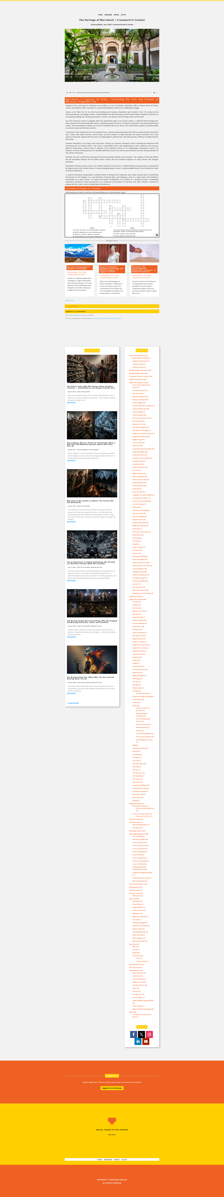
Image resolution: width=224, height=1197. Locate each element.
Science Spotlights (138, 559)
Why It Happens (137, 938)
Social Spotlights (93, 449)
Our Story (135, 682)
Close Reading (137, 836)
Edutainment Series (138, 806)
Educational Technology (140, 430)
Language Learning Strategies (142, 495)
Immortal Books (137, 483)
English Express (137, 639)
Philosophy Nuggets (139, 923)
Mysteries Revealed (138, 523)
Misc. (134, 947)
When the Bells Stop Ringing (141, 1009)
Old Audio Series (134, 890)
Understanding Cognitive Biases (143, 1000)
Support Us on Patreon (112, 1088)
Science (134, 703)
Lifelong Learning (138, 982)
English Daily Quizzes (136, 379)
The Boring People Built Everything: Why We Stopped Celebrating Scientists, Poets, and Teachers (92, 621)
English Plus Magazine (136, 383)
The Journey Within (138, 581)
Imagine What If (137, 907)
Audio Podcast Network (137, 356)
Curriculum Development (140, 418)
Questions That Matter (140, 926)
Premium (135, 691)
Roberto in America (142, 724)
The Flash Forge (134, 967)
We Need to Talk (137, 794)
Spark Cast (132, 899)
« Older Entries (69, 300)
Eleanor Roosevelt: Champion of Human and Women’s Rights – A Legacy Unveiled (111, 269)
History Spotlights (82, 449)
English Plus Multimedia (140, 436)
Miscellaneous (133, 887)
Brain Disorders (137, 973)
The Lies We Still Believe (144, 734)
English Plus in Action (139, 648)
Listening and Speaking (140, 510)
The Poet (135, 770)
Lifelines (135, 507)
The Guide (135, 767)
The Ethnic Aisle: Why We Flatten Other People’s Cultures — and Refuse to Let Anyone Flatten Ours (91, 387)
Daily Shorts (136, 626)
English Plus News (135, 596)
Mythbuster (136, 913)
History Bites (136, 904)
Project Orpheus (137, 547)
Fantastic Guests (138, 364)
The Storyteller (137, 776)
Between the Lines (96, 567)
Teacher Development (139, 575)
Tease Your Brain (138, 367)
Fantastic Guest (137, 654)
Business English (138, 620)
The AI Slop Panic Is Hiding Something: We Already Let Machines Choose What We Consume (91, 563)
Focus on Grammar (138, 846)
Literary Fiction (141, 961)
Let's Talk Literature (139, 669)
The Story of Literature (143, 737)
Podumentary (137, 688)
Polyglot (135, 544)
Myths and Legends (139, 526)
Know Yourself (137, 492)
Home (100, 15)
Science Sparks (137, 929)
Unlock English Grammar (144, 740)
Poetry (134, 953)
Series (134, 706)
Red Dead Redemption (139, 825)
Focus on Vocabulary (139, 861)
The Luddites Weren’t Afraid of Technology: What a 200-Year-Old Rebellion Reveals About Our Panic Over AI (91, 444)
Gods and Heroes (138, 455)
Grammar (135, 657)
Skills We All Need (142, 727)
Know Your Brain (138, 910)
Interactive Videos (135, 822)
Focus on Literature (139, 849)
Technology (136, 754)
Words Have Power (138, 941)
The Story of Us (137, 773)
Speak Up (139, 731)
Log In (123, 15)
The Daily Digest (137, 764)
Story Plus (132, 944)
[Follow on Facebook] (133, 1034)
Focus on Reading (138, 852)
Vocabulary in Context (139, 788)
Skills (134, 745)
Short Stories (136, 956)
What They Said (137, 935)
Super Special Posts (135, 964)
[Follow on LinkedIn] (137, 1041)
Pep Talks (135, 920)
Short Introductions (139, 563)
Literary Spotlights (138, 516)
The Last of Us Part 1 (143, 816)
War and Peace (137, 587)
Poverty (135, 991)
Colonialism (136, 976)
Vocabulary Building (139, 785)
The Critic (135, 761)
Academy (135, 605)
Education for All (138, 636)
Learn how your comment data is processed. (106, 318)
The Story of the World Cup (145, 808)
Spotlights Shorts (138, 572)
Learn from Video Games (140, 814)
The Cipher (136, 757)
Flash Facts (136, 446)
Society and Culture (138, 748)
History (134, 660)
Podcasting (136, 538)
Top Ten (135, 584)
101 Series (135, 602)
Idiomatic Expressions (139, 480)
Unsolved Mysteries (139, 932)
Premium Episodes (142, 693)
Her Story (135, 470)
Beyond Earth (137, 393)
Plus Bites (135, 685)
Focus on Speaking (138, 858)
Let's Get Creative (138, 504)
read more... (72, 402)
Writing (134, 801)
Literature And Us (138, 985)
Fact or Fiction (137, 443)
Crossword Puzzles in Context (123, 25)
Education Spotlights (139, 427)
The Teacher (136, 779)
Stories (134, 751)
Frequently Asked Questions (141, 449)
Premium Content (135, 893)
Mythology (136, 679)
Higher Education (138, 473)
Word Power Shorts (139, 590)
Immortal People (138, 486)
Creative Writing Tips (139, 409)
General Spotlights (138, 452)
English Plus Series (135, 804)
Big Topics (135, 614)
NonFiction (136, 529)
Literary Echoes (137, 513)
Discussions (136, 629)
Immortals (135, 489)
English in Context (138, 642)
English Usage (137, 440)
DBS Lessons (136, 896)
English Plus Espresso (139, 361)
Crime (138, 958)
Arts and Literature (138, 390)
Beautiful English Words (137, 373)
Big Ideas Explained (138, 397)
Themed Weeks (134, 970)
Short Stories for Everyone (141, 566)
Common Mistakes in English (142, 406)
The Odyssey (136, 828)
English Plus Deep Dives (140, 645)
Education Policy (137, 424)
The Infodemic (137, 997)
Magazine (108, 15)
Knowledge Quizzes (135, 831)
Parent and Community (140, 532)
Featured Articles (134, 819)
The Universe (136, 782)
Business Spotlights (138, 400)
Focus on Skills (137, 855)
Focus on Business (138, 842)
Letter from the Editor (83, 391)
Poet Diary (135, 541)
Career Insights (137, 403)
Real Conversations (138, 881)
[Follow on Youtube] (145, 1041)
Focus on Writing (138, 864)
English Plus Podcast (136, 599)
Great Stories (136, 464)
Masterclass (136, 673)
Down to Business (138, 633)
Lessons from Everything (140, 501)
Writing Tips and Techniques (141, 593)
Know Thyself (136, 666)
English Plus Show (138, 651)
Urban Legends (137, 1006)
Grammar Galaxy (138, 461)
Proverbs (135, 550)
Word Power (136, 797)
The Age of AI (136, 994)
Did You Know (137, 421)
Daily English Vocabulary (140, 358)
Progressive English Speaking (142, 696)
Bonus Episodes (137, 617)
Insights (135, 663)
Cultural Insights (137, 415)
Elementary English (138, 839)
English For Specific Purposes (142, 433)
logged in (77, 315)
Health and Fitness (138, 467)
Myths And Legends (139, 917)
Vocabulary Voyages (139, 791)
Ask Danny (136, 608)
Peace (134, 988)
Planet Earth (136, 535)
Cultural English (137, 412)
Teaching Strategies (138, 578)
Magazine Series (137, 520)
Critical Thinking (137, 979)
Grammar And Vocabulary (141, 458)
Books (116, 15)
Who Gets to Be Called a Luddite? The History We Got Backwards (90, 501)
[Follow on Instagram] (149, 1034)
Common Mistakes (138, 623)
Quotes (134, 553)
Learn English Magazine (137, 834)
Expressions (136, 901)
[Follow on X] (141, 1034)
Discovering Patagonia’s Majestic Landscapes (78, 268)
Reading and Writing (139, 556)
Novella (135, 950)
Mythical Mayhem (138, 676)
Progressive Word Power (140, 878)
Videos (131, 1012)
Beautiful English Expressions (138, 370)
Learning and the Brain (140, 498)
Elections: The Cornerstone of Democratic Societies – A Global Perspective (144, 269)
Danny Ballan (97, 25)
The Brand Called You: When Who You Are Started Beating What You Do (90, 678)
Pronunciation (137, 700)
